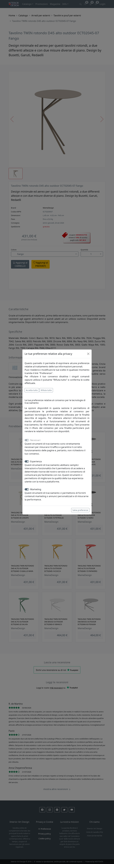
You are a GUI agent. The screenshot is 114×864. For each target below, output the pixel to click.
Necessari (35, 440)
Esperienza (36, 461)
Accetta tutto (32, 390)
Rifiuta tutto (46, 390)
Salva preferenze (80, 510)
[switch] (27, 461)
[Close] (88, 354)
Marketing (35, 489)
